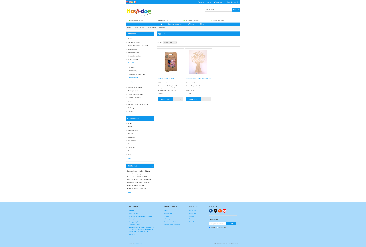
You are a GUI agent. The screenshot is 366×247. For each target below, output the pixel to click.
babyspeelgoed (132, 171)
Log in (209, 2)
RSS (220, 211)
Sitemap (131, 210)
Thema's (130, 111)
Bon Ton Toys (132, 140)
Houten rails (131, 177)
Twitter (215, 211)
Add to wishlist (180, 99)
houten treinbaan (134, 180)
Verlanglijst (192, 222)
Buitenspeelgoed (133, 90)
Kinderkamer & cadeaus (135, 87)
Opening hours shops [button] (175, 24)
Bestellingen (192, 213)
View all (130, 159)
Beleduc (130, 133)
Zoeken (166, 210)
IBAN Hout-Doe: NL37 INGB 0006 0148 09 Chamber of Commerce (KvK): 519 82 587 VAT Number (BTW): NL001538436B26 (141, 229)
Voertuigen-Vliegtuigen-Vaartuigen (138, 104)
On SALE (130, 39)
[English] (129, 2)
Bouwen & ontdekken (134, 56)
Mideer (130, 123)
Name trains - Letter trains (137, 74)
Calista (130, 144)
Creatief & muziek (133, 63)
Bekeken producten (169, 219)
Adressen (192, 216)
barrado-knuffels (133, 130)
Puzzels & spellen (133, 59)
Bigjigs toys (131, 137)
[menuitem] (161, 24)
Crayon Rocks (132, 151)
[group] (198, 62)
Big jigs (141, 171)
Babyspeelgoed (132, 49)
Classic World (132, 147)
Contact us (132, 234)
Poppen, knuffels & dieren (135, 94)
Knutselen (132, 67)
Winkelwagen (193, 219)
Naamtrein (147, 182)
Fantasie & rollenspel (134, 97)
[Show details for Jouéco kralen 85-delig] (170, 62)
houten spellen (141, 177)
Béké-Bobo (131, 127)
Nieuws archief (168, 213)
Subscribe (214, 227)
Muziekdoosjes (133, 70)
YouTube (224, 211)
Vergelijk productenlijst (170, 222)
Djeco (129, 154)
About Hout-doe (133, 213)
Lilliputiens (138, 182)
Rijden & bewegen (133, 52)
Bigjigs (148, 171)
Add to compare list (175, 99)
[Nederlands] (127, 2)
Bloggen (166, 216)
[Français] (134, 2)
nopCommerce (138, 243)
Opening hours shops (135, 219)
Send (231, 223)
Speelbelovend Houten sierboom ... (198, 78)
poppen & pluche (132, 188)
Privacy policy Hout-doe (136, 222)
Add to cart (166, 99)
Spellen (130, 101)
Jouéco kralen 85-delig (166, 78)
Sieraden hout (133, 77)
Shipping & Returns (134, 224)
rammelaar (143, 188)
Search (236, 9)
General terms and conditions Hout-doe (140, 216)
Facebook (211, 211)
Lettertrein (130, 182)
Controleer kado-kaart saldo (172, 224)
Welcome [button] (191, 24)
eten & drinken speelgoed (135, 174)
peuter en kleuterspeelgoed (135, 185)
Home (129, 27)
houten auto (148, 174)
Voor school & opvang (134, 42)
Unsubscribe (222, 227)
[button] (161, 24)
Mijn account (192, 210)
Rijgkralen (134, 82)
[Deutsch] (132, 2)
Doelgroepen (132, 108)
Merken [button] (202, 24)
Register (201, 2)
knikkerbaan (147, 179)
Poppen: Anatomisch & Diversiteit (138, 45)
